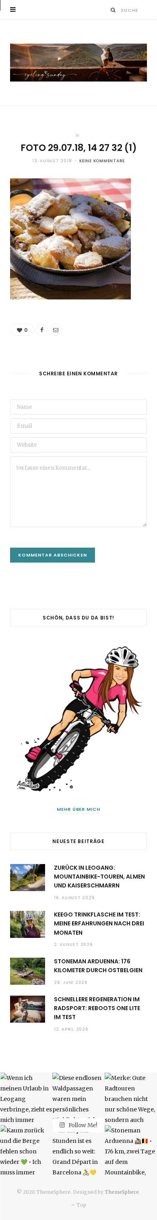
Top (80, 1205)
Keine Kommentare (102, 161)
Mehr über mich (79, 809)
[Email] (56, 330)
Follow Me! (82, 1124)
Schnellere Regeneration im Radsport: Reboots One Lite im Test (97, 1008)
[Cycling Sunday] (78, 63)
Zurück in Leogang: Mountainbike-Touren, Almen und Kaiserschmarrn (99, 877)
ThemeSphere (122, 1192)
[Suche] (113, 10)
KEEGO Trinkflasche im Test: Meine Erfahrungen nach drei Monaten (99, 923)
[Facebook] (42, 330)
